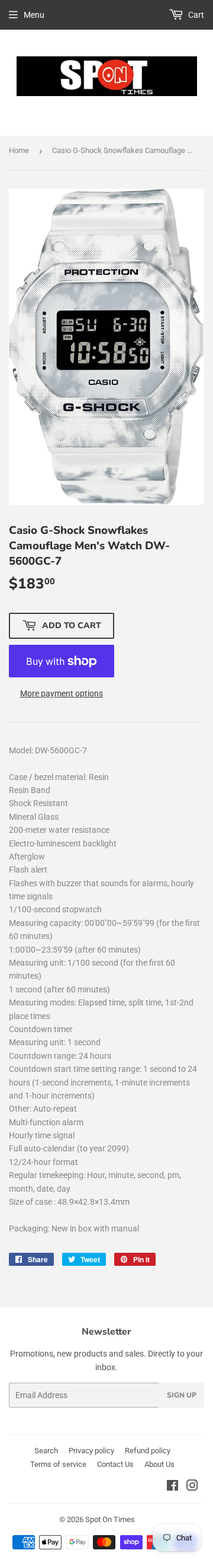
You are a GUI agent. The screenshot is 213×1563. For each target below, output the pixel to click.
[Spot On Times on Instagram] (192, 1487)
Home (19, 150)
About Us (159, 1464)
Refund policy (147, 1450)
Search (46, 1450)
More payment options (61, 693)
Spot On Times (110, 1519)
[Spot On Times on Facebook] (172, 1487)
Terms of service (58, 1464)
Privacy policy (91, 1450)
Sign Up (181, 1395)
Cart (195, 15)
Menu (34, 15)
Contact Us (115, 1464)
